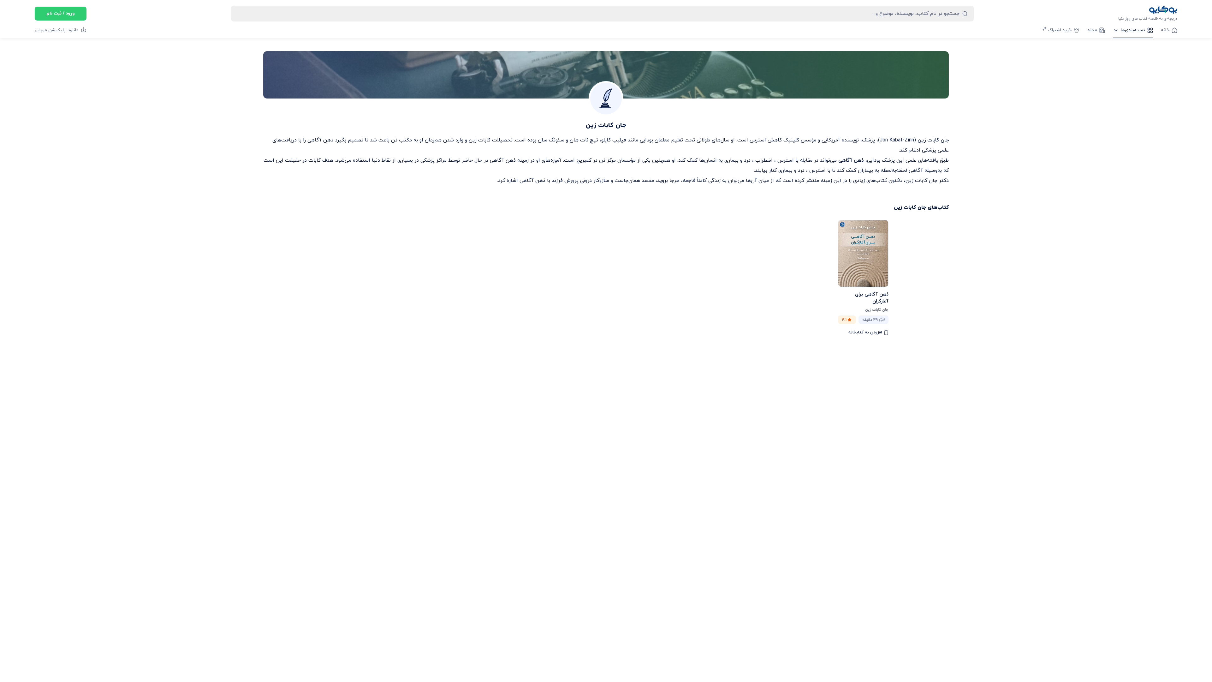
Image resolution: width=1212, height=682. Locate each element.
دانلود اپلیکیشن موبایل (56, 30)
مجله (1092, 30)
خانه (1165, 30)
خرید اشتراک (1060, 30)
